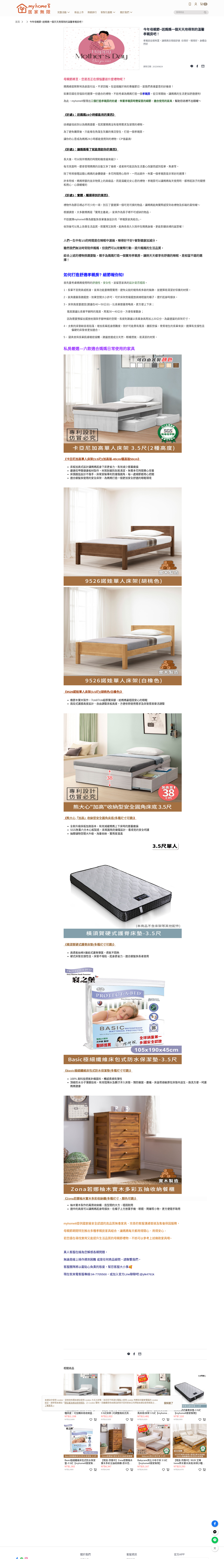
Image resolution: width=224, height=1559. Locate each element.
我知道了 (168, 1403)
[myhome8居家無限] (33, 8)
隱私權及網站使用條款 (74, 1403)
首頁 (17, 21)
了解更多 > (49, 1406)
